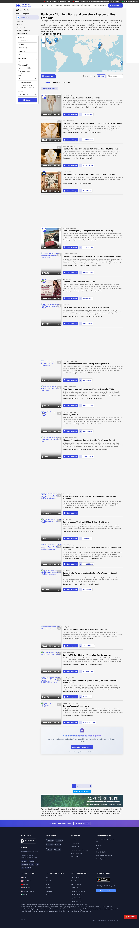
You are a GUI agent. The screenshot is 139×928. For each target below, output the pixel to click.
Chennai (48, 887)
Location (86, 5)
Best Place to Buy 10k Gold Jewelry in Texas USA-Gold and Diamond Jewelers (92, 549)
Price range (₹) (23, 65)
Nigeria (25, 894)
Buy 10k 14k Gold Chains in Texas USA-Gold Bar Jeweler (87, 655)
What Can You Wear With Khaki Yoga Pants (81, 98)
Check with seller (25, 71)
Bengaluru (49, 891)
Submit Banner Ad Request (82, 791)
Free (21, 73)
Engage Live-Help (76, 894)
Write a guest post (77, 853)
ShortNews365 (75, 877)
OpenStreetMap (112, 71)
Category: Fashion (48, 88)
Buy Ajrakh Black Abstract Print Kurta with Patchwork (86, 307)
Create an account (82, 824)
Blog (37, 864)
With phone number (27, 88)
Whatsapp (50, 840)
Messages (75, 5)
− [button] (44, 41)
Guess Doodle (75, 881)
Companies (58, 5)
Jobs (97, 848)
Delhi (47, 877)
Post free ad (116, 5)
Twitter (58, 844)
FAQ (43, 5)
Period (20, 76)
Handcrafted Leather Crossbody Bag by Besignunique (86, 364)
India (24, 877)
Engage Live (74, 887)
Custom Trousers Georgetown (76, 706)
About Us (74, 840)
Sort (109, 75)
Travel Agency (100, 859)
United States (27, 881)
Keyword (21, 38)
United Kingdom (28, 891)
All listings (46, 82)
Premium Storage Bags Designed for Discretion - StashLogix (88, 231)
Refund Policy (75, 857)
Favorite (67, 5)
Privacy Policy (75, 843)
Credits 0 (28, 868)
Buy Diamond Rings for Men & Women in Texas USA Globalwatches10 (92, 123)
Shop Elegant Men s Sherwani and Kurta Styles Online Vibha (88, 389)
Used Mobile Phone (102, 852)
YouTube (58, 849)
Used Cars (99, 845)
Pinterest (50, 844)
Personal (56, 82)
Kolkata (48, 894)
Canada (25, 884)
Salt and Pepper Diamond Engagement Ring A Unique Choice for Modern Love (90, 681)
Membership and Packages (79, 850)
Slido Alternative (76, 898)
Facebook (59, 840)
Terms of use (75, 846)
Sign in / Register (100, 5)
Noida (47, 884)
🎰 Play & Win (130, 917)
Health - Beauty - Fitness (104, 855)
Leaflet (104, 71)
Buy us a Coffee (106, 891)
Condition (21, 51)
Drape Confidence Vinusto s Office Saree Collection (85, 629)
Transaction (22, 58)
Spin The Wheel (76, 884)
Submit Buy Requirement (82, 747)
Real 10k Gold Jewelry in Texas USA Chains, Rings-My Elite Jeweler (91, 149)
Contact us (24, 919)
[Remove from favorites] (59, 96)
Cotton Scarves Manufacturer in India (79, 282)
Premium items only (27, 85)
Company (66, 82)
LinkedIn (50, 849)
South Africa (27, 887)
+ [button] (44, 38)
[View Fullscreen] (43, 45)
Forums (49, 5)
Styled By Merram (70, 415)
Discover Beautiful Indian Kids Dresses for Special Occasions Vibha (92, 256)
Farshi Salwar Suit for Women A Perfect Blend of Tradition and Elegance (89, 498)
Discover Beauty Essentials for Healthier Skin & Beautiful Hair (89, 440)
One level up (22, 34)
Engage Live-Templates (78, 891)
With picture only (26, 83)
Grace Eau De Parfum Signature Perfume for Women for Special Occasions (90, 574)
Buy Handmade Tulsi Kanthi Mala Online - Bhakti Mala (86, 522)
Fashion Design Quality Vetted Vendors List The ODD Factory (89, 174)
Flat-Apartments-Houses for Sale (105, 841)
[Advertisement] (82, 209)
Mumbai (48, 881)
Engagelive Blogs (76, 901)
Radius (20, 92)
